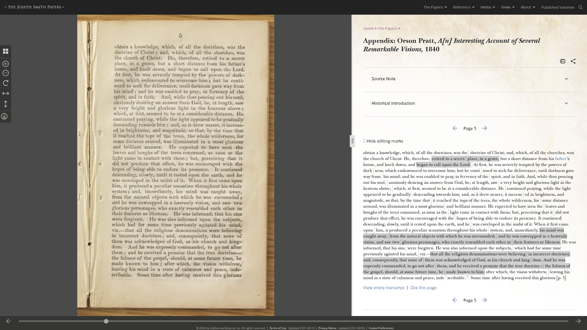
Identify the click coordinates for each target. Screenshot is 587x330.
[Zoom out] (5, 73)
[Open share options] (573, 61)
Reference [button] (462, 7)
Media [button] (486, 7)
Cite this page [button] (423, 288)
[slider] (293, 321)
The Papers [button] (433, 7)
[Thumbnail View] (5, 51)
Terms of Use (277, 328)
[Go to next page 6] (578, 321)
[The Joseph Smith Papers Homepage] (34, 8)
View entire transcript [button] (383, 288)
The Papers (387, 28)
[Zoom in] (5, 64)
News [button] (506, 7)
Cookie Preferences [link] (381, 328)
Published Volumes (558, 7)
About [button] (526, 7)
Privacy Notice (327, 328)
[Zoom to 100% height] (5, 104)
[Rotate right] (5, 83)
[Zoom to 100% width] (5, 93)
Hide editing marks (385, 141)
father (560, 159)
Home (368, 28)
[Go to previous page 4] (8, 321)
